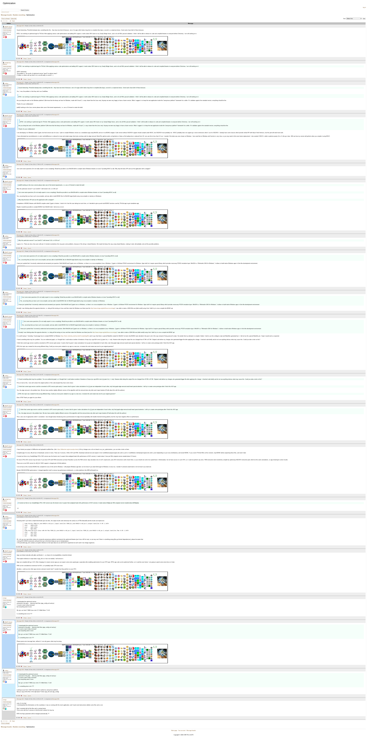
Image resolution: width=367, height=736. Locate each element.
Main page (174, 730)
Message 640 (20, 180)
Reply (25, 58)
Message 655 (20, 515)
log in (364, 7)
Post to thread (5, 18)
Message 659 (20, 669)
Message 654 (20, 498)
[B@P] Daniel (8, 27)
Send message (7, 30)
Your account (181, 730)
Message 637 (20, 82)
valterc (6, 83)
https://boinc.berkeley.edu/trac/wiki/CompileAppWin (75, 336)
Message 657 (20, 597)
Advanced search (5, 12)
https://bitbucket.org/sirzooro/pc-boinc (67, 449)
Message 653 (20, 445)
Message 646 (20, 291)
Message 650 (20, 374)
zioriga (4, 598)
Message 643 (20, 251)
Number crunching (19, 15)
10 (10, 21)
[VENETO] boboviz (7, 63)
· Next (13, 21)
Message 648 (20, 315)
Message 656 (20, 550)
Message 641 (20, 235)
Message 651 (20, 405)
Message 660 (20, 699)
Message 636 (20, 62)
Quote (29, 58)
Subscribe (13, 18)
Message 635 (20, 25)
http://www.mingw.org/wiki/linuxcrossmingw (102, 308)
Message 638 (20, 114)
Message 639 (20, 164)
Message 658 (20, 621)
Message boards (6, 15)
